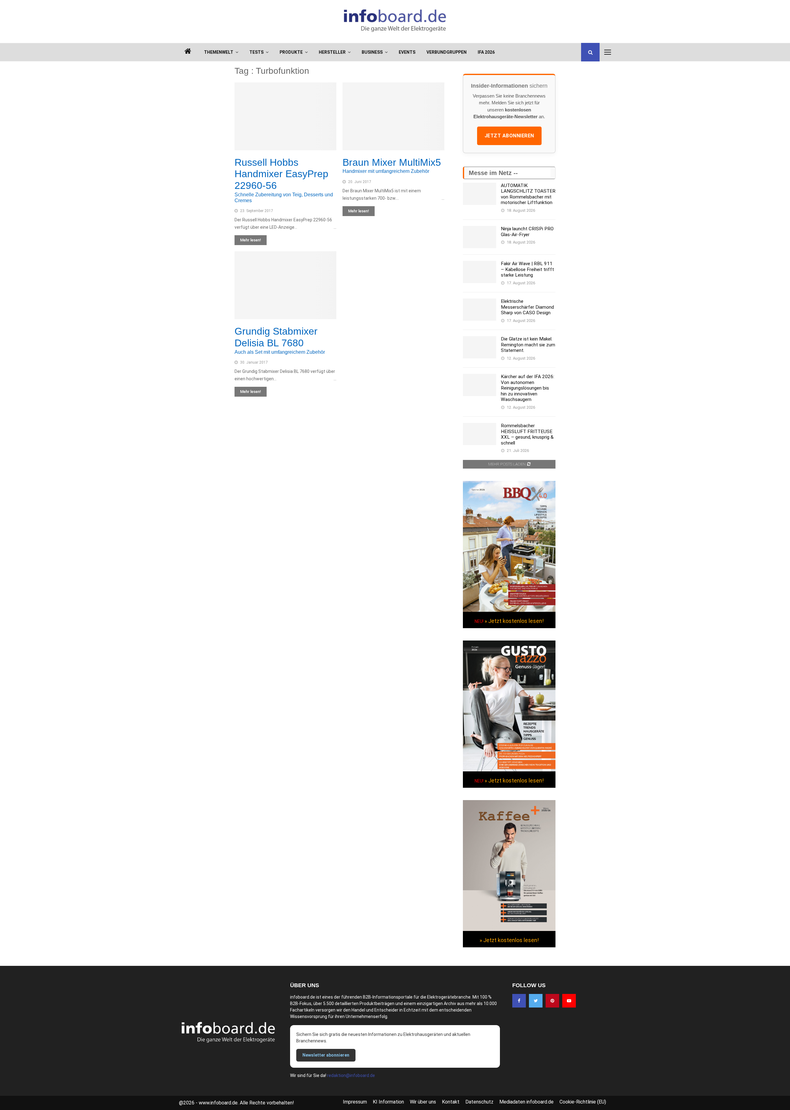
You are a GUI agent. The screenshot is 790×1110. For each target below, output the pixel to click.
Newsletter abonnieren (325, 1055)
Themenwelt (218, 52)
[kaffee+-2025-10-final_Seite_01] (509, 929)
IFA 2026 (486, 52)
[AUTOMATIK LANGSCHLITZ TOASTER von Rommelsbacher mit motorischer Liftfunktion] (479, 194)
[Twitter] (536, 1001)
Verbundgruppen (446, 52)
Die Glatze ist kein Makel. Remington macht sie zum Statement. (528, 344)
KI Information (388, 1102)
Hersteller (332, 52)
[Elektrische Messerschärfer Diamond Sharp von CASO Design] (479, 309)
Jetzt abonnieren (509, 136)
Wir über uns (423, 1102)
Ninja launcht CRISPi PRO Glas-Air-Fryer (527, 231)
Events (407, 52)
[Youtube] (569, 1001)
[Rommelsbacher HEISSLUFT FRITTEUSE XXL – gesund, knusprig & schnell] (479, 434)
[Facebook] (519, 1001)
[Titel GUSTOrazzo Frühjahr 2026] (509, 769)
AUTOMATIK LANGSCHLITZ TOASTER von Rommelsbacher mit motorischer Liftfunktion (528, 194)
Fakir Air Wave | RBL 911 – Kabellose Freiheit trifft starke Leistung (527, 269)
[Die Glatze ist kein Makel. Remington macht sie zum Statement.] (479, 347)
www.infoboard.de (218, 1103)
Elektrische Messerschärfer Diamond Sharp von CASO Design (527, 306)
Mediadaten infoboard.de (526, 1102)
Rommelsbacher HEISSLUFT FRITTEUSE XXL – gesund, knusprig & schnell (527, 434)
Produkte (291, 52)
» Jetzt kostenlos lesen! (514, 621)
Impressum (355, 1102)
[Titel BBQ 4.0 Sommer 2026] (509, 610)
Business (372, 52)
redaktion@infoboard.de (351, 1075)
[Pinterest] (552, 1001)
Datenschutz (479, 1102)
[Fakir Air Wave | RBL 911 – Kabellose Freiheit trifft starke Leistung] (479, 272)
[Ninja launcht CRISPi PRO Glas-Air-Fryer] (479, 237)
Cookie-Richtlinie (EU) (582, 1102)
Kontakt (450, 1102)
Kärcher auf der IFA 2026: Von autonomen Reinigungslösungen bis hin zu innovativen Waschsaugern (527, 388)
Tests (256, 52)
